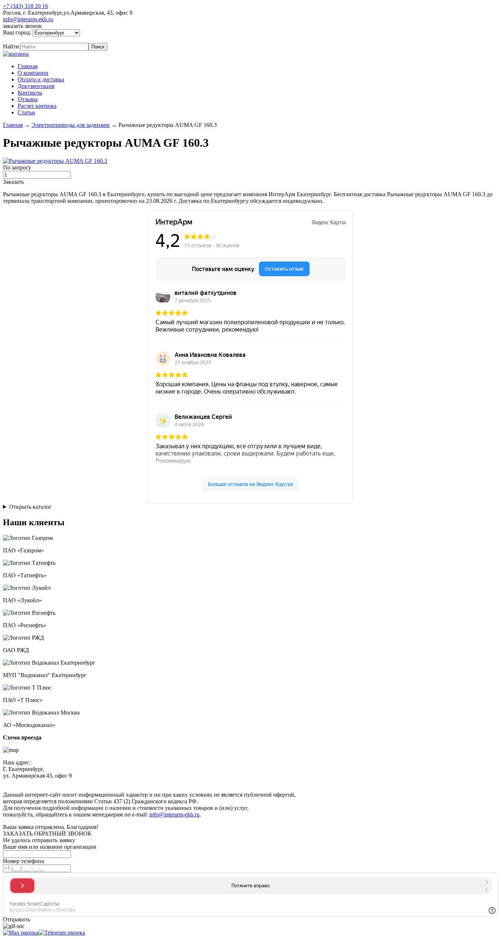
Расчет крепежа (37, 106)
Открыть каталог (30, 507)
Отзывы (28, 99)
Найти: (12, 46)
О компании (33, 73)
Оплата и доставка (41, 79)
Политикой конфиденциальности (171, 782)
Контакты (30, 92)
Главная (27, 66)
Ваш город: (18, 32)
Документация (36, 86)
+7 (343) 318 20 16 (25, 6)
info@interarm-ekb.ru (28, 19)
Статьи (26, 112)
